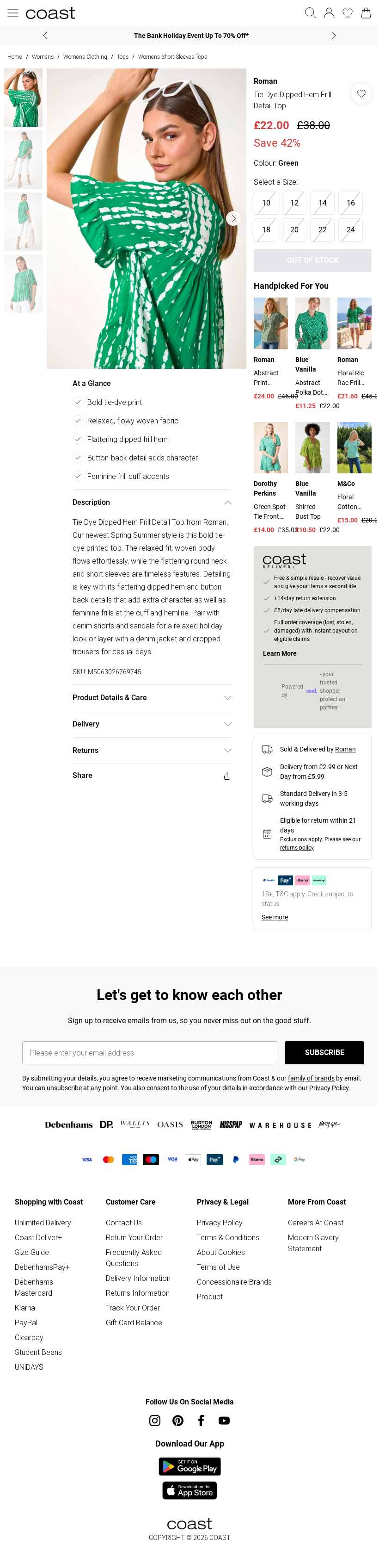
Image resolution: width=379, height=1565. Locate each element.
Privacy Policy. (329, 1102)
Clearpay (29, 1351)
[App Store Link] (186, 1493)
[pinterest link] (174, 1435)
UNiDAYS (29, 1381)
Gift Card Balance (132, 1336)
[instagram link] (151, 1435)
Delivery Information (136, 1292)
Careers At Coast (310, 1237)
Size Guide (32, 1266)
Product (207, 1322)
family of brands (311, 1092)
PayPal (26, 1336)
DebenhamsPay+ (42, 1281)
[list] (144, 215)
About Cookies (218, 1266)
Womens (43, 56)
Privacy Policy (216, 1237)
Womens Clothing (85, 56)
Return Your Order (132, 1251)
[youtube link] (220, 1435)
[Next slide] (330, 35)
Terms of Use (215, 1281)
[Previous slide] (42, 35)
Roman (261, 81)
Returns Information (136, 1307)
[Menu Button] (12, 13)
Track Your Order (131, 1322)
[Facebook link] (197, 1435)
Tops (122, 56)
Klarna (25, 1322)
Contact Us (122, 1237)
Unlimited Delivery (43, 1237)
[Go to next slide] (228, 215)
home (14, 56)
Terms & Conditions (225, 1251)
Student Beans (38, 1366)
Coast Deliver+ (38, 1251)
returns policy (292, 862)
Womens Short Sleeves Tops (172, 56)
